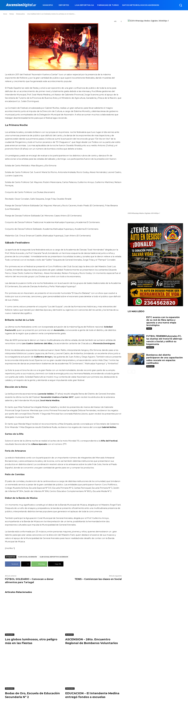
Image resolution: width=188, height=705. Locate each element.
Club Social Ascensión (27, 557)
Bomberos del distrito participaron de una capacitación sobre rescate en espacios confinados (164, 359)
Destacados (10, 634)
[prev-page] (129, 371)
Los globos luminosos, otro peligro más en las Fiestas (31, 641)
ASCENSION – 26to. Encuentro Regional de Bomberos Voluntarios (91, 641)
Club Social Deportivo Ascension (54, 557)
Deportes (150, 347)
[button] (180, 5)
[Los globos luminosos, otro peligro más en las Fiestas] (33, 616)
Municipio (150, 366)
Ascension (69, 634)
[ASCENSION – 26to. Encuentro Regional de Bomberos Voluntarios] (93, 616)
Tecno (149, 328)
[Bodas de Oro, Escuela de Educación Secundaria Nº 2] (33, 670)
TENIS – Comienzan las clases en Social (98, 579)
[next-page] (133, 371)
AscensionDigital (18, 11)
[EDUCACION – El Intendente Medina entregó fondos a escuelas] (93, 670)
